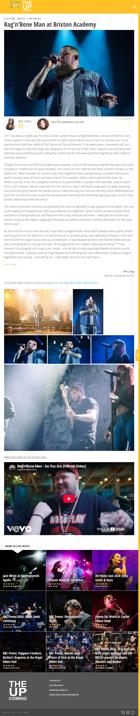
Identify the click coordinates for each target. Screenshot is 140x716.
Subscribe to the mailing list (64, 694)
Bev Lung (25, 121)
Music (21, 18)
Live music (34, 18)
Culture (9, 18)
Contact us (54, 680)
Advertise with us (58, 689)
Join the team (56, 685)
